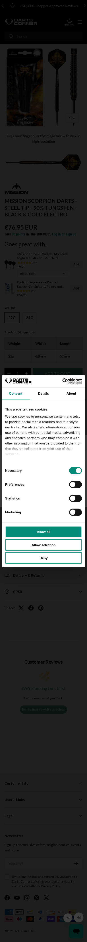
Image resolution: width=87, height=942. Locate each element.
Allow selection (44, 545)
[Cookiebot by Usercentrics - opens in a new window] (62, 381)
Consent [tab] (15, 393)
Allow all (43, 532)
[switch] (75, 484)
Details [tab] (43, 393)
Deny (43, 558)
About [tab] (71, 393)
